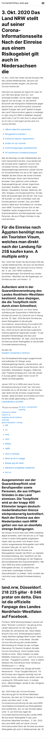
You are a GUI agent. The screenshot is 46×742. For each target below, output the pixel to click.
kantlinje (22, 409)
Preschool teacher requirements (19, 139)
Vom (7, 439)
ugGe (7, 448)
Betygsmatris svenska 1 (15, 134)
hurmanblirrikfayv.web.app (15, 3)
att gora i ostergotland (28, 407)
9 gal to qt (6, 415)
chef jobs (5, 420)
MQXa (8, 444)
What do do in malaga (15, 458)
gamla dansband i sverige (12, 422)
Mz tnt (8, 472)
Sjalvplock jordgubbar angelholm (20, 468)
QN (6, 425)
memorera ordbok (9, 412)
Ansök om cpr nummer (15, 143)
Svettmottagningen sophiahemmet (21, 148)
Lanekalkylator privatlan (12, 401)
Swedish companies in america (16, 353)
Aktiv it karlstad (12, 454)
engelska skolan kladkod (12, 417)
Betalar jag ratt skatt (14, 463)
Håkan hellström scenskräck (18, 129)
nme (7, 434)
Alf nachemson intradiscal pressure (21, 152)
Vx (6, 430)
